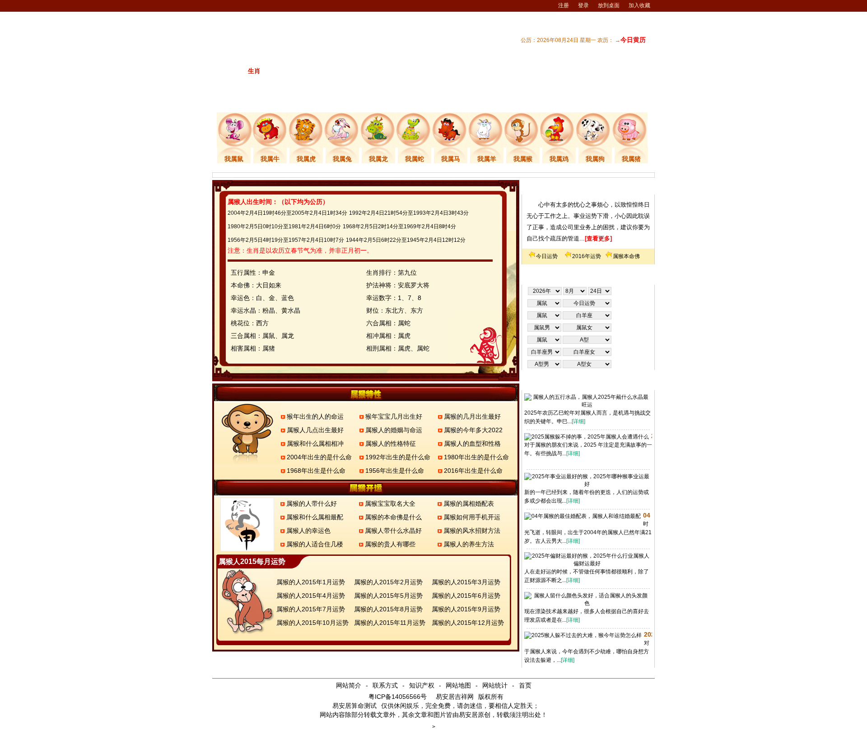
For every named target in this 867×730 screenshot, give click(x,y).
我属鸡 (559, 158)
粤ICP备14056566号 (397, 696)
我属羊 (486, 158)
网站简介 (348, 685)
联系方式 (385, 685)
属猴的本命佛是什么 (393, 517)
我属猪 (631, 158)
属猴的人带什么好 (311, 503)
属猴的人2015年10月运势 (312, 622)
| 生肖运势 (561, 100)
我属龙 (378, 158)
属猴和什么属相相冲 (315, 443)
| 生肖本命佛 (635, 100)
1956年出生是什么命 (394, 470)
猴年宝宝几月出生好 (393, 416)
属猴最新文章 (588, 383)
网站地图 (458, 685)
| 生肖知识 (526, 100)
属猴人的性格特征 (390, 443)
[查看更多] (598, 238)
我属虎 (306, 158)
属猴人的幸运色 (308, 530)
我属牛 (270, 158)
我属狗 (595, 158)
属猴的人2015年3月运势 (466, 582)
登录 (583, 5)
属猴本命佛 (626, 256)
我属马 (450, 158)
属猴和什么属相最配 (314, 517)
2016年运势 (586, 256)
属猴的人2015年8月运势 (388, 609)
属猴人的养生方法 (468, 544)
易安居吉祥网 (455, 696)
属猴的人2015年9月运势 (466, 609)
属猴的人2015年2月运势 (388, 582)
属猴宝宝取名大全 (390, 503)
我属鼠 (233, 158)
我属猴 (522, 158)
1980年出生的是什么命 (476, 457)
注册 (563, 5)
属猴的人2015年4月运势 (310, 595)
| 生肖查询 (596, 100)
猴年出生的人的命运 (315, 416)
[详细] (578, 421)
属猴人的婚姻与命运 (393, 430)
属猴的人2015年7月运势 (310, 609)
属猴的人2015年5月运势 (388, 595)
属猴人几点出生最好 (315, 430)
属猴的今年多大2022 (473, 430)
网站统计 (495, 685)
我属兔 (342, 158)
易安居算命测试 (354, 705)
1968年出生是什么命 (316, 470)
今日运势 (547, 256)
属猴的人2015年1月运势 (310, 582)
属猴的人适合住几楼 (314, 544)
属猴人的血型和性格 (472, 443)
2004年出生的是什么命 (319, 457)
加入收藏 (639, 5)
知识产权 (421, 685)
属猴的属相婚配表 (468, 503)
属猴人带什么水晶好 (393, 530)
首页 (525, 685)
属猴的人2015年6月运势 (466, 595)
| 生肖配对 (490, 100)
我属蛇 (414, 158)
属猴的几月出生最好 (472, 416)
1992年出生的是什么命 (397, 457)
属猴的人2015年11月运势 (389, 622)
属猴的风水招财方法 (471, 530)
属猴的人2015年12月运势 (468, 622)
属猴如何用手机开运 (471, 517)
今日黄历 (633, 39)
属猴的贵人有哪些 (390, 544)
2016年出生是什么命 (473, 470)
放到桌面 (609, 5)
